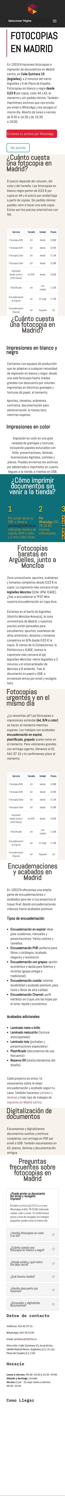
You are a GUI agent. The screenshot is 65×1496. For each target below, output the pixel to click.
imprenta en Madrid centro (24, 1102)
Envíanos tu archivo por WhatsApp (30, 133)
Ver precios (18, 147)
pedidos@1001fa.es (31, 1205)
